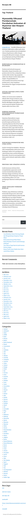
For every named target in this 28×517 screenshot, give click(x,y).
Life (5, 412)
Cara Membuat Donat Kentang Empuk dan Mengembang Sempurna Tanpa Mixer (14, 235)
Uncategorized (7, 469)
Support (6, 464)
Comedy (6, 357)
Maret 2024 (7, 318)
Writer (5, 475)
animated (6, 331)
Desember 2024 (8, 301)
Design (5, 367)
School (5, 450)
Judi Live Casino (6, 491)
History (6, 401)
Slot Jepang (7, 460)
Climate (6, 355)
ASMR (5, 334)
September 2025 (8, 286)
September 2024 (8, 307)
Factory (6, 372)
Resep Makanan (8, 441)
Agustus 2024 (7, 308)
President (6, 433)
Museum (6, 422)
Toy (5, 467)
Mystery (6, 424)
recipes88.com (6, 47)
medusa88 (5, 499)
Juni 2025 (6, 289)
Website (6, 471)
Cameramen (7, 346)
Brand (5, 344)
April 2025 (6, 293)
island (5, 405)
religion (6, 437)
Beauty (5, 338)
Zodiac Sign (7, 477)
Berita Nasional (8, 342)
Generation (7, 386)
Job (4, 407)
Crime (5, 363)
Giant (5, 388)
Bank (5, 336)
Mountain (6, 418)
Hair (5, 395)
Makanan (6, 414)
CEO (5, 352)
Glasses (6, 390)
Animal (5, 329)
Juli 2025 (6, 288)
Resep (5, 439)
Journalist (6, 409)
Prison (5, 435)
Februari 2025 (7, 297)
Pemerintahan (7, 429)
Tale (5, 466)
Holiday (6, 403)
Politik (5, 431)
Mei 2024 (6, 314)
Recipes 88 (6, 5)
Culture (5, 365)
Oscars (5, 428)
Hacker (5, 393)
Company (6, 359)
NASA (5, 426)
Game (5, 384)
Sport (5, 462)
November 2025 (8, 282)
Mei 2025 (6, 291)
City (5, 353)
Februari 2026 (7, 276)
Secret (5, 454)
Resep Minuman (8, 443)
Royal (5, 447)
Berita (9, 210)
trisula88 (4, 509)
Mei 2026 (6, 274)
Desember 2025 (8, 280)
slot (3, 488)
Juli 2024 (6, 310)
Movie (5, 420)
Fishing (6, 380)
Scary (5, 448)
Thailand (4, 211)
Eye (4, 371)
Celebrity (6, 350)
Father (5, 378)
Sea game (6, 452)
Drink (5, 369)
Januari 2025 (7, 299)
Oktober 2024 (7, 305)
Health (5, 397)
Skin (5, 458)
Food (5, 382)
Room (5, 445)
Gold (5, 391)
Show (5, 456)
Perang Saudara (20, 210)
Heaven (6, 399)
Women (6, 473)
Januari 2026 (7, 278)
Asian (5, 333)
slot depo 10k (5, 495)
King (5, 410)
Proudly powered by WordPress (14, 514)
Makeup (6, 416)
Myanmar (14, 210)
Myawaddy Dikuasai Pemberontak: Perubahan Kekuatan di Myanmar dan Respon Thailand (14, 23)
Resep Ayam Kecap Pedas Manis (12, 239)
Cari (3, 219)
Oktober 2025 (7, 284)
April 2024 (6, 316)
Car (4, 348)
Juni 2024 (6, 312)
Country (6, 361)
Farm (5, 374)
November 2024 (8, 303)
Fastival (6, 376)
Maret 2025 (7, 295)
